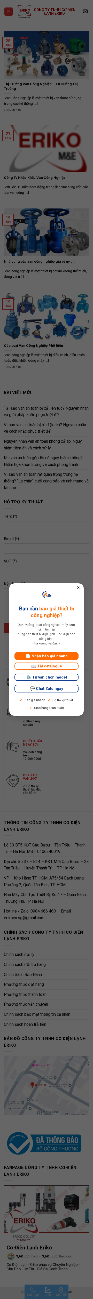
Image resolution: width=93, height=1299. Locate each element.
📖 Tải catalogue (46, 666)
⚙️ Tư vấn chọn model (46, 677)
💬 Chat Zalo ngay (46, 688)
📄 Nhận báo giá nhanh (47, 656)
